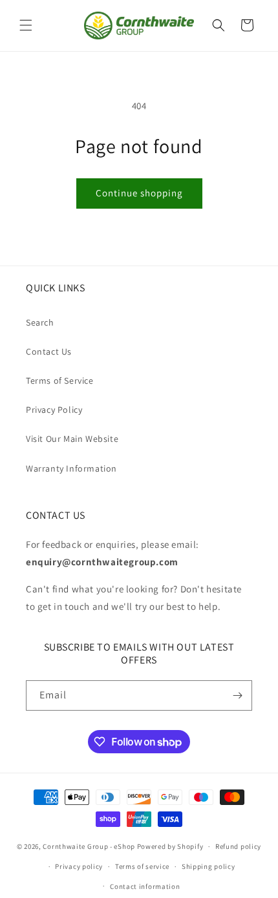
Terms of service (142, 866)
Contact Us (49, 351)
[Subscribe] (237, 695)
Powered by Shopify (170, 846)
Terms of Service (60, 380)
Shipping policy (208, 866)
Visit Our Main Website (72, 438)
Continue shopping (139, 193)
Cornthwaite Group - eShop (89, 846)
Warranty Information (71, 468)
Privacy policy (79, 866)
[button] (26, 25)
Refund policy (238, 846)
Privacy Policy (54, 409)
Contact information (145, 886)
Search (40, 322)
